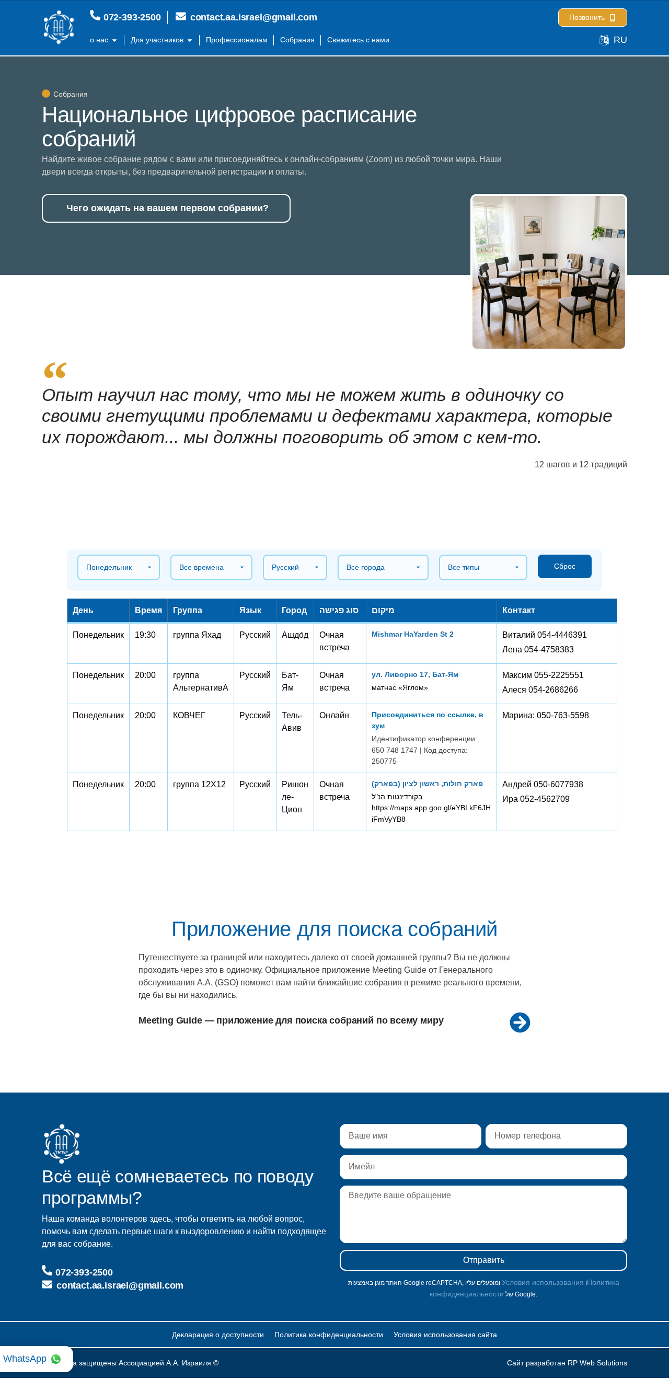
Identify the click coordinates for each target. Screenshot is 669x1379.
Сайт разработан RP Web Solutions (567, 1363)
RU (620, 40)
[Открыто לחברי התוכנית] (189, 40)
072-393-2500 (132, 17)
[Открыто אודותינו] (114, 40)
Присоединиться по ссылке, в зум (427, 720)
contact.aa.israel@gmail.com (253, 17)
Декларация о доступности (218, 1334)
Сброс (564, 566)
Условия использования (543, 1282)
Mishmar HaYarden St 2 (413, 634)
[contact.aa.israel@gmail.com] (181, 16)
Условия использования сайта (445, 1334)
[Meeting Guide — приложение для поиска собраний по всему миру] (520, 1022)
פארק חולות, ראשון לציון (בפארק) (427, 783)
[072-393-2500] (95, 15)
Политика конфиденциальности (328, 1334)
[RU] (604, 40)
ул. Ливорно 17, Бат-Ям (415, 674)
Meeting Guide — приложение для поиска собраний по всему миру (291, 1020)
